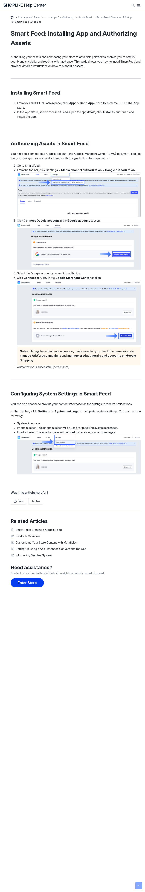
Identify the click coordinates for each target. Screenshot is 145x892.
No (38, 501)
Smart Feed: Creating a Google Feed (39, 530)
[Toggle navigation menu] (138, 5)
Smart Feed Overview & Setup (114, 17)
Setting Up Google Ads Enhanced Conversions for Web (51, 549)
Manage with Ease (29, 17)
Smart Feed (85, 17)
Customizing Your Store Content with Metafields (46, 542)
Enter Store (27, 583)
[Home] (25, 6)
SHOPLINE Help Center (12, 18)
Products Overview (28, 536)
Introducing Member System (34, 555)
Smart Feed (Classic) (28, 21)
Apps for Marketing (62, 17)
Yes (21, 501)
